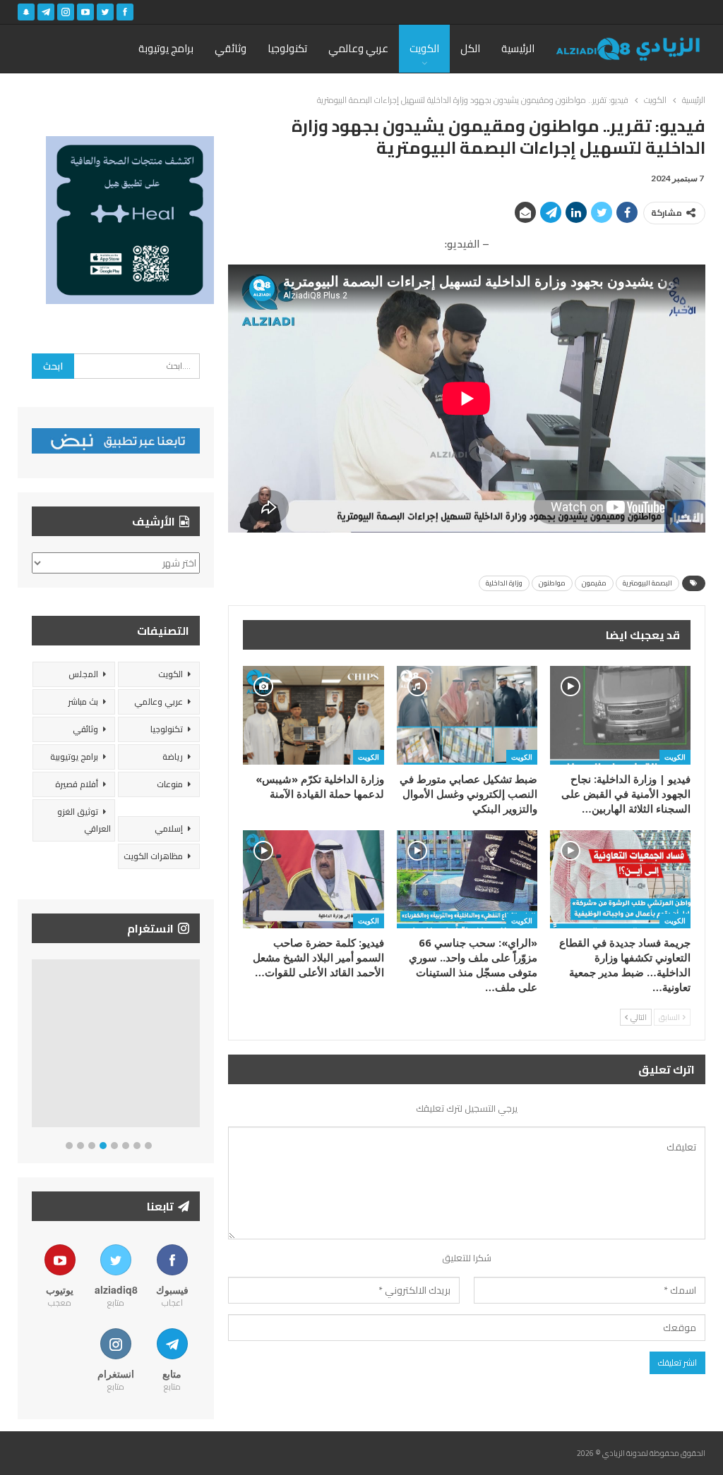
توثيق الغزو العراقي (84, 820)
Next (196, 1046)
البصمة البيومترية (647, 583)
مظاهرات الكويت (153, 856)
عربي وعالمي (358, 48)
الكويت (424, 48)
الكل (470, 48)
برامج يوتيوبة (165, 48)
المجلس (83, 674)
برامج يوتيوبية (74, 756)
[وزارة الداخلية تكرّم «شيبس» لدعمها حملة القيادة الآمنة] (313, 715)
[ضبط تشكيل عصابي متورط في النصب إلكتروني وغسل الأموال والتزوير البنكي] (467, 715)
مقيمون (594, 583)
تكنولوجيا (287, 48)
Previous (35, 1046)
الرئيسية (517, 48)
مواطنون (552, 583)
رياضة (172, 756)
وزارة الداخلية (504, 583)
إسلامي (169, 828)
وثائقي (230, 48)
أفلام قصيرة (76, 784)
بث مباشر (83, 701)
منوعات (170, 784)
